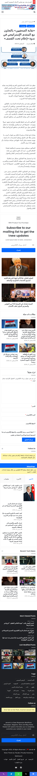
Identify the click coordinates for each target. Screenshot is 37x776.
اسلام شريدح (30, 43)
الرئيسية (31, 21)
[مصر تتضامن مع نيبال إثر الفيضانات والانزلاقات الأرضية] (10, 347)
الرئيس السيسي (20, 680)
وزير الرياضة (16, 694)
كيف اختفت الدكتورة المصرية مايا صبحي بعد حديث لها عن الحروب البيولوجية (12, 515)
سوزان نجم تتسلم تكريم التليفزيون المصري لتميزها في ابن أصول (12, 506)
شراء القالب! (18, 762)
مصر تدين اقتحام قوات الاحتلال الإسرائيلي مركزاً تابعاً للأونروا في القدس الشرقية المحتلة (10, 333)
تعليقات (6, 479)
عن (26, 759)
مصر (33, 694)
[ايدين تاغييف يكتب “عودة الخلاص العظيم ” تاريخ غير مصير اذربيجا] (29, 492)
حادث (27, 687)
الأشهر (31, 479)
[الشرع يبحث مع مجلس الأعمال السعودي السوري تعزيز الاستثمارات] (9, 560)
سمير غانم (16, 690)
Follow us (31, 703)
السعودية (15, 683)
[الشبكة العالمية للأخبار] (18, 7)
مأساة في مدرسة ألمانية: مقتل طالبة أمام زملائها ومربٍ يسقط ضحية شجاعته (27, 590)
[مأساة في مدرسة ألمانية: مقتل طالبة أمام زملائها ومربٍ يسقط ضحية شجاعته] (27, 581)
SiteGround (18, 756)
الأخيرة (19, 479)
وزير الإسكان (25, 694)
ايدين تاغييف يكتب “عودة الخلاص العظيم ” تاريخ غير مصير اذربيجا (12, 486)
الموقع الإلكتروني (30, 423)
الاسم (33, 406)
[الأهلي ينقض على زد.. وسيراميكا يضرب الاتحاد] (27, 560)
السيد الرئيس (7, 683)
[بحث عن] (34, 11)
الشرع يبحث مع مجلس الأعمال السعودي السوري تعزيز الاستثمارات (10, 569)
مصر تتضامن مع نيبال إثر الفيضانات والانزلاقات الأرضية (10, 356)
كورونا (9, 690)
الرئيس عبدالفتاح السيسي (27, 683)
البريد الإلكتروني (30, 415)
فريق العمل (20, 759)
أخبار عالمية (12, 759)
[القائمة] (3, 11)
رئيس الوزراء (31, 690)
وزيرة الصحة (9, 697)
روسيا (23, 690)
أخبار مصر (24, 21)
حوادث (6, 759)
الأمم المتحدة (31, 680)
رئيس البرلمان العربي (17, 687)
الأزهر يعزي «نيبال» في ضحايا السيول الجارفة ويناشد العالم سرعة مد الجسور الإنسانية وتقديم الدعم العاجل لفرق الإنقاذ (28, 334)
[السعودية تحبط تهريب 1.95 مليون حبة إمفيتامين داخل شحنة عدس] (30, 652)
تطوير (32, 687)
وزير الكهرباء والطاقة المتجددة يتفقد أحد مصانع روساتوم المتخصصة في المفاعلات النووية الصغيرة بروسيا (27, 358)
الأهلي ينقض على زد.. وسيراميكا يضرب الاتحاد (28, 568)
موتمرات (22, 26)
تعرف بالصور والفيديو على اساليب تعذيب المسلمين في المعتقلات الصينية (13, 525)
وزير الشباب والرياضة (28, 697)
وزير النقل (17, 697)
